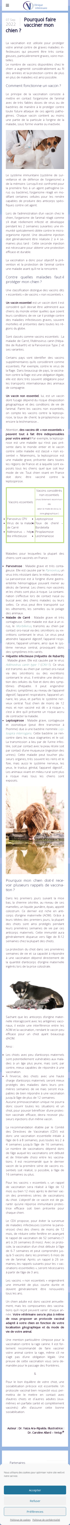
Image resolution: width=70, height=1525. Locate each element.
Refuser (35, 1501)
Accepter (35, 1490)
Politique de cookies (20, 1519)
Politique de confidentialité (46, 1519)
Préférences (35, 1511)
